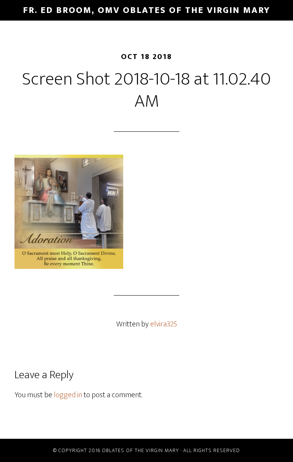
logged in (68, 394)
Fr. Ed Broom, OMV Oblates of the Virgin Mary (146, 10)
